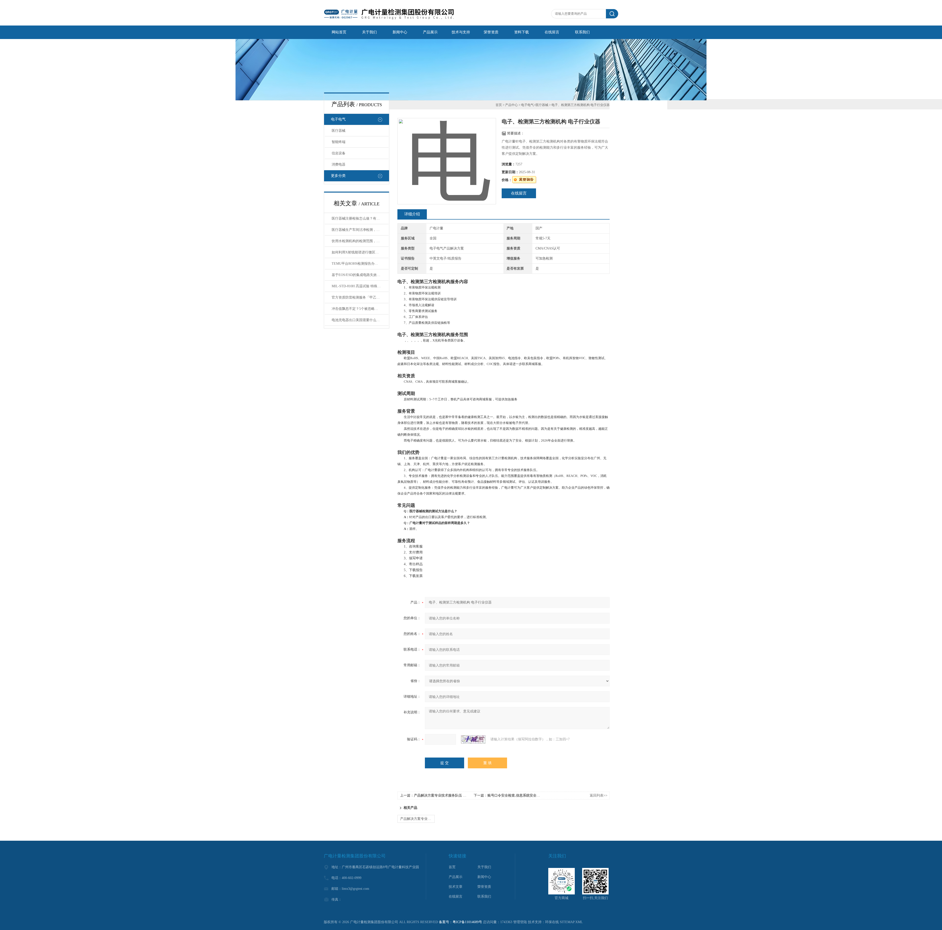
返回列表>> (598, 795)
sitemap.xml (571, 922)
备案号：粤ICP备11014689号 (460, 922)
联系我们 (582, 32)
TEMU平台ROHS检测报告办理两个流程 (360, 263)
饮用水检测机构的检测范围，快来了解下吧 (360, 241)
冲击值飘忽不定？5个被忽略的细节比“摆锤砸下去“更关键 (360, 309)
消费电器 (338, 164)
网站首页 (339, 32)
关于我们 (369, 32)
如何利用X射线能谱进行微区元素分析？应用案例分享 (360, 252)
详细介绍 (412, 214)
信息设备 (338, 153)
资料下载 (521, 32)
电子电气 (338, 119)
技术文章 (455, 887)
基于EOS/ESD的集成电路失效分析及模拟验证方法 (360, 275)
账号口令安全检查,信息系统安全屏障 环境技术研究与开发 (531, 795)
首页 (499, 105)
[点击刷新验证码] (473, 739)
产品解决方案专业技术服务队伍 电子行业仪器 (449, 795)
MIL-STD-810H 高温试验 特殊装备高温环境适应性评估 (360, 286)
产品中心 (511, 105)
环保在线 (552, 922)
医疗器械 (338, 130)
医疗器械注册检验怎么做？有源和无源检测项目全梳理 (360, 218)
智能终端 (338, 142)
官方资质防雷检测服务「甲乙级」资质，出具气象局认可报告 (360, 297)
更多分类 (338, 176)
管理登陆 (520, 922)
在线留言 (552, 32)
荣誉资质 (491, 32)
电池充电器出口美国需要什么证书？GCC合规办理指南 (360, 320)
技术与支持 (461, 32)
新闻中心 (399, 32)
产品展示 (430, 32)
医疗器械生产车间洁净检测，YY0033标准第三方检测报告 (360, 230)
